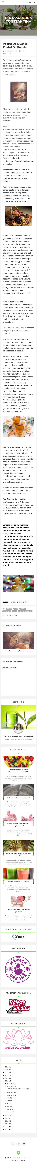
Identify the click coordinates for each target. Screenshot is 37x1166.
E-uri (16, 608)
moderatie (7, 611)
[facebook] (24, 2)
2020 (6, 1078)
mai (8, 1103)
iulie (8, 1098)
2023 (6, 1070)
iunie (8, 1100)
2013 (6, 1129)
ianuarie (9, 1112)
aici (14, 602)
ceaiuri (9, 608)
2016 (6, 1121)
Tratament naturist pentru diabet (18, 798)
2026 (6, 1067)
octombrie (10, 1092)
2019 (6, 1081)
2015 (6, 1124)
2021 (6, 1075)
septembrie (10, 1095)
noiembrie (10, 1086)
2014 (6, 1126)
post (14, 611)
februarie (10, 1109)
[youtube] (30, 2)
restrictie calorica (25, 611)
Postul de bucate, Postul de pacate (18, 651)
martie (9, 1106)
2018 (6, 1115)
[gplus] (27, 2)
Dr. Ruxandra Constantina (18, 19)
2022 (6, 1072)
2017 (6, 1118)
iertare (23, 608)
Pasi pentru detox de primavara (18, 881)
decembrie (10, 1083)
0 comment (7, 53)
